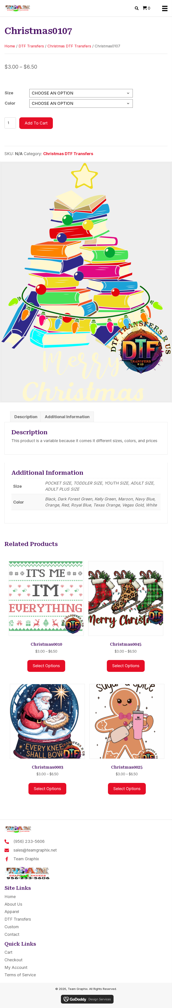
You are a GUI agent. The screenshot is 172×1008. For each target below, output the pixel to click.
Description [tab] (25, 416)
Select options (46, 665)
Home (9, 46)
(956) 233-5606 (29, 841)
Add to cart (36, 123)
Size (9, 93)
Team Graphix (26, 858)
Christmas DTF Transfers (69, 46)
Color (10, 103)
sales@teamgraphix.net (35, 850)
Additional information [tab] (67, 416)
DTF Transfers (31, 46)
